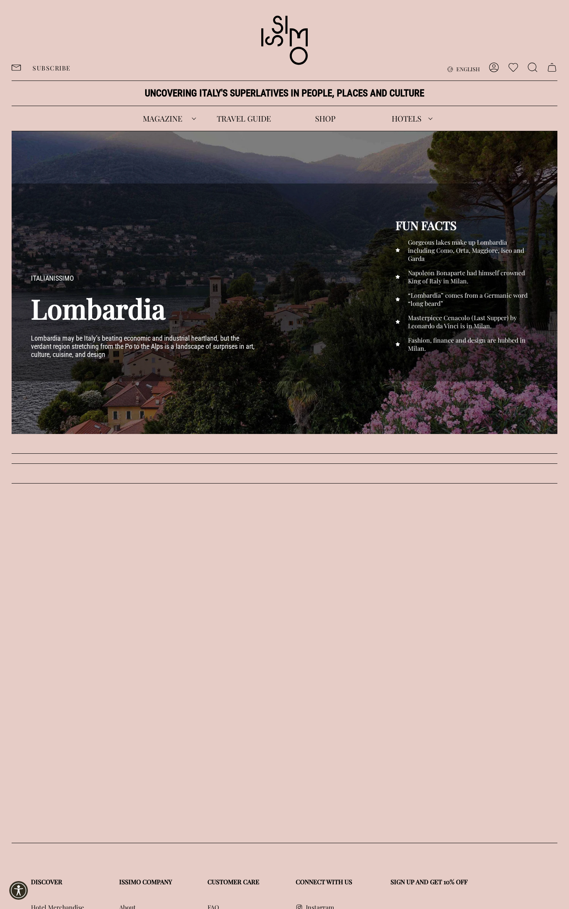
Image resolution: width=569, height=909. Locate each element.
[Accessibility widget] (18, 890)
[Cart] (552, 67)
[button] (162, 118)
